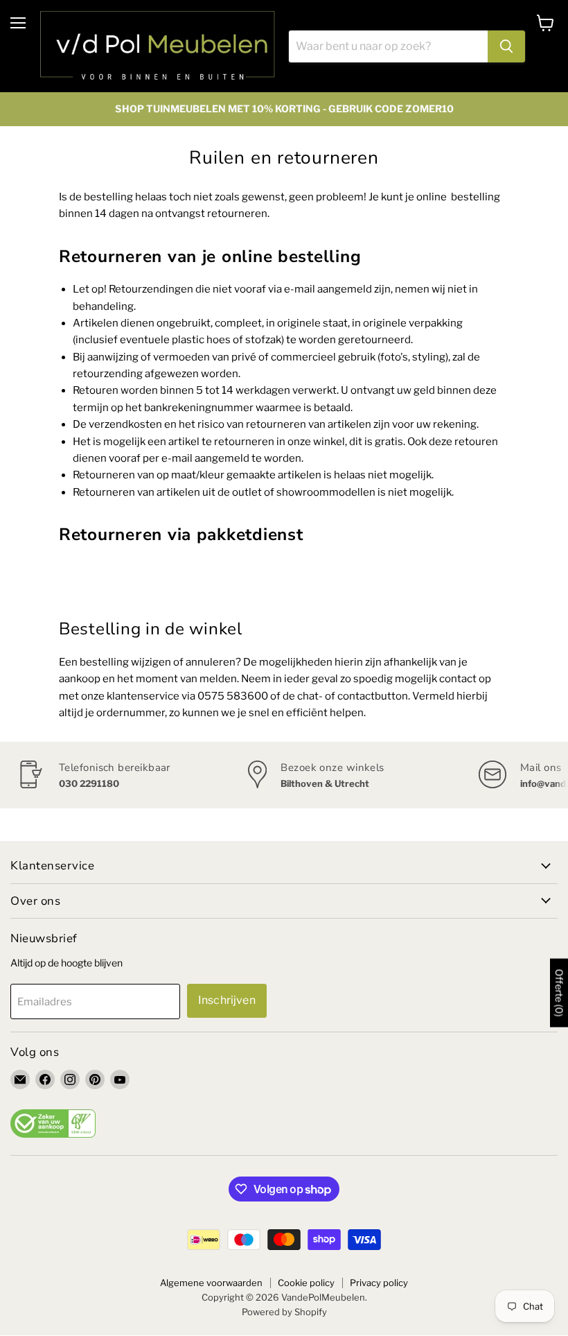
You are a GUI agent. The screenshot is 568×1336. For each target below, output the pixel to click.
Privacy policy (379, 1282)
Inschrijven (227, 1000)
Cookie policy (306, 1282)
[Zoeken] (506, 46)
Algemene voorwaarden (211, 1282)
